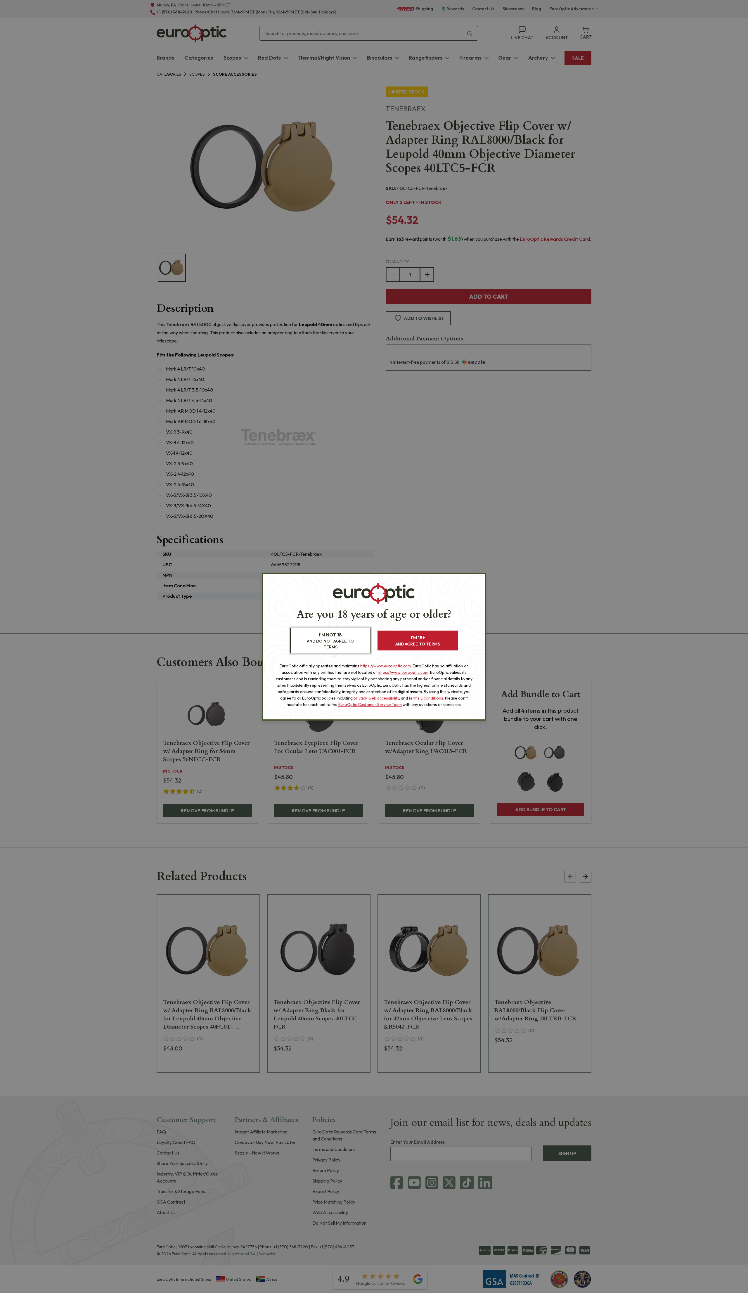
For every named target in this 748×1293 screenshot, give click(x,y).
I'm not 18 (330, 641)
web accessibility (383, 698)
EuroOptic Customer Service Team (370, 704)
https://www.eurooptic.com (385, 666)
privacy (360, 698)
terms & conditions (426, 698)
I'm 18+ (417, 641)
